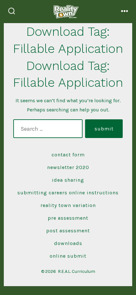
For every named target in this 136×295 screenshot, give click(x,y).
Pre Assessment (68, 218)
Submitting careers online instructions (68, 193)
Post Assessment (68, 231)
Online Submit (68, 256)
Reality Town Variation (68, 205)
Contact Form (68, 155)
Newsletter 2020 (68, 167)
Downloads (68, 243)
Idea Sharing (68, 180)
